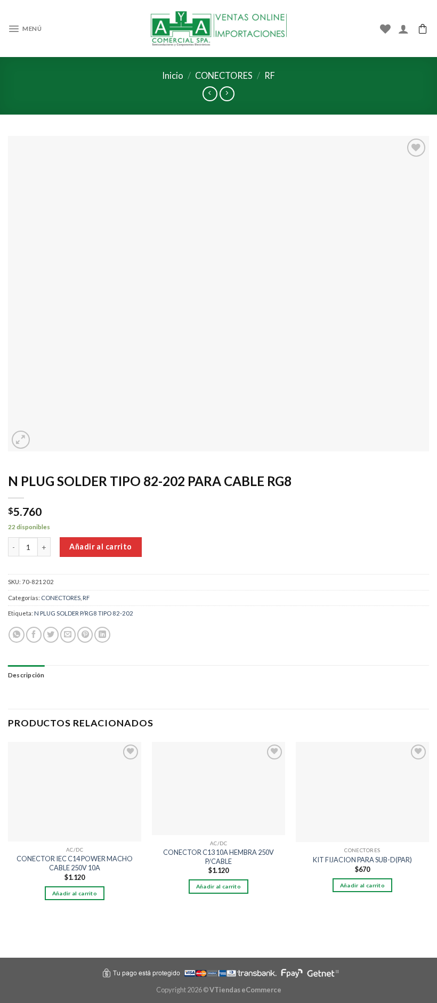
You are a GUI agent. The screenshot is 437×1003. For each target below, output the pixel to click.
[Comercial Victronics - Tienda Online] (218, 29)
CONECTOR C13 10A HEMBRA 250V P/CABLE (218, 857)
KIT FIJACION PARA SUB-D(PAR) (362, 859)
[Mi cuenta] (403, 29)
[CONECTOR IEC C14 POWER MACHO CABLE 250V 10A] (74, 792)
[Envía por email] (68, 635)
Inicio (172, 75)
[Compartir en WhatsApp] (16, 635)
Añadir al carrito (100, 546)
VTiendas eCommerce (245, 989)
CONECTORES (224, 75)
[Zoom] (21, 440)
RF (269, 75)
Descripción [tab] (26, 675)
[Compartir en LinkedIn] (102, 635)
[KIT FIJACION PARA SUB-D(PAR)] (362, 792)
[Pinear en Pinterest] (85, 635)
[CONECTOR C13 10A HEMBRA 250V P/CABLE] (218, 788)
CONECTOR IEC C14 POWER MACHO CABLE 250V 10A (75, 863)
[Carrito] (422, 29)
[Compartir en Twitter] (51, 635)
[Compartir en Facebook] (34, 635)
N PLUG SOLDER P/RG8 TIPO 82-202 (83, 613)
